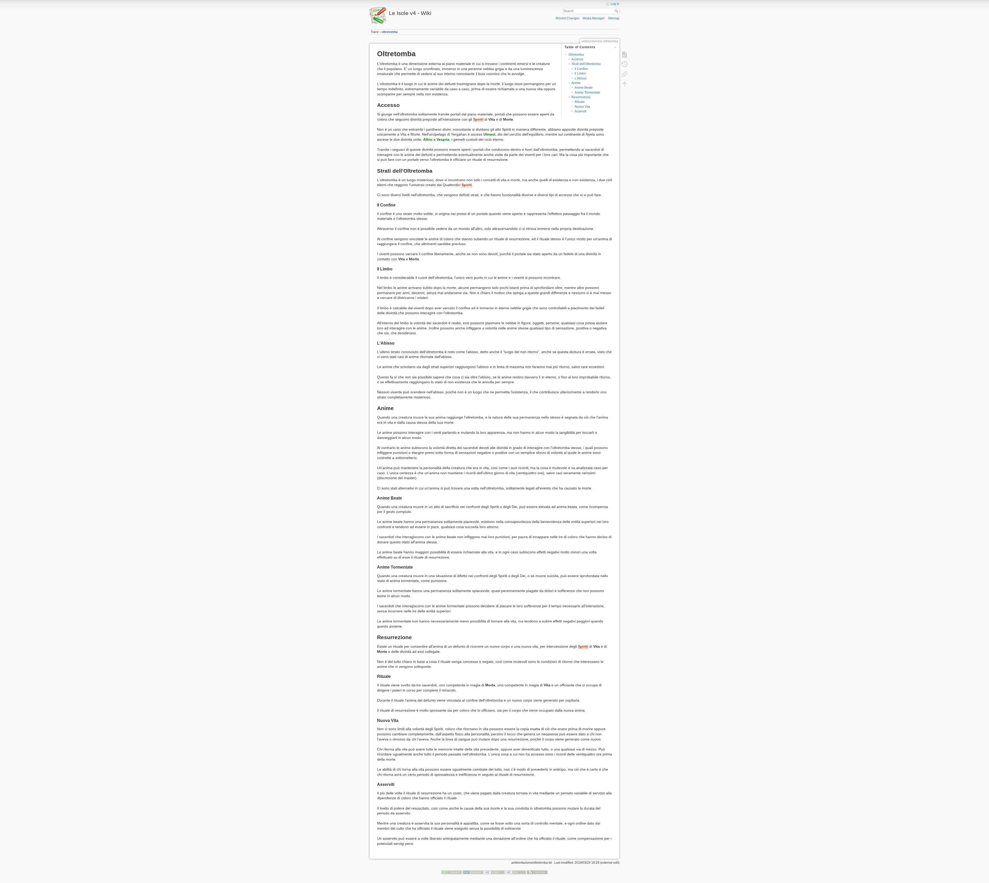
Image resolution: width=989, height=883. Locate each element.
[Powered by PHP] (473, 872)
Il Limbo (580, 73)
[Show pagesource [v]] (624, 55)
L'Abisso (580, 78)
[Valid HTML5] (494, 872)
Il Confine (581, 69)
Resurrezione (581, 97)
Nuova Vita (582, 107)
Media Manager (594, 18)
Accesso (577, 59)
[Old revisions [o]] (624, 64)
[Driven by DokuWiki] (537, 872)
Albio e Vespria (436, 139)
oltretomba (390, 32)
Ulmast (489, 134)
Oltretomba (576, 54)
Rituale (580, 102)
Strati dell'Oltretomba (586, 64)
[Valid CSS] (516, 872)
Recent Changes (567, 18)
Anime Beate (584, 87)
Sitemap (613, 18)
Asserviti (580, 111)
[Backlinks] (624, 74)
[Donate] (451, 872)
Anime (576, 83)
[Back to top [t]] (624, 84)
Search (617, 11)
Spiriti (478, 119)
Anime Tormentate (587, 92)
